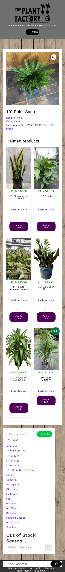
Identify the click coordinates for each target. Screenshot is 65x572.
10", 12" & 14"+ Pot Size (35, 125)
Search (44, 434)
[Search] (56, 564)
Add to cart (18, 226)
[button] (53, 57)
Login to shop (14, 117)
